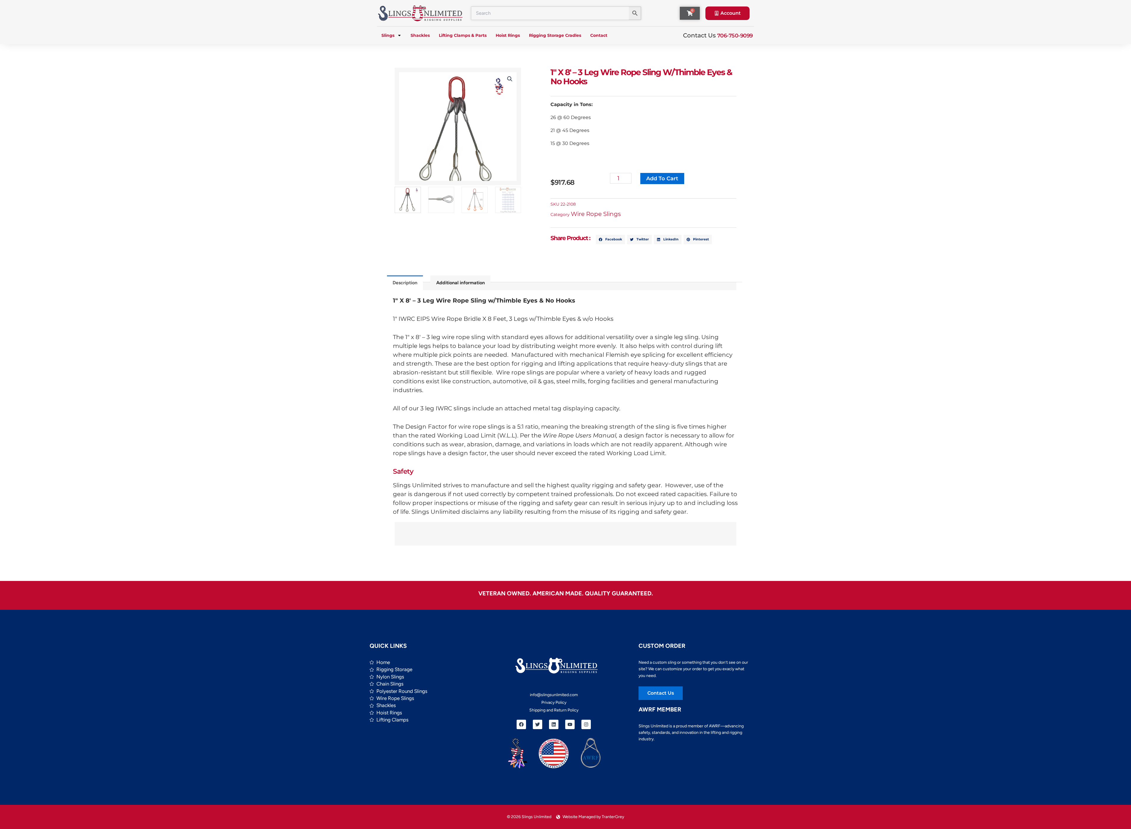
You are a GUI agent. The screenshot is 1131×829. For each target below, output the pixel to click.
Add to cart (662, 178)
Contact (598, 35)
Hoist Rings (508, 35)
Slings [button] (387, 35)
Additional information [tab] (460, 282)
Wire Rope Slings (596, 213)
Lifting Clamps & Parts (463, 35)
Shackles (420, 35)
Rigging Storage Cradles (555, 35)
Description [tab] (405, 282)
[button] (510, 79)
